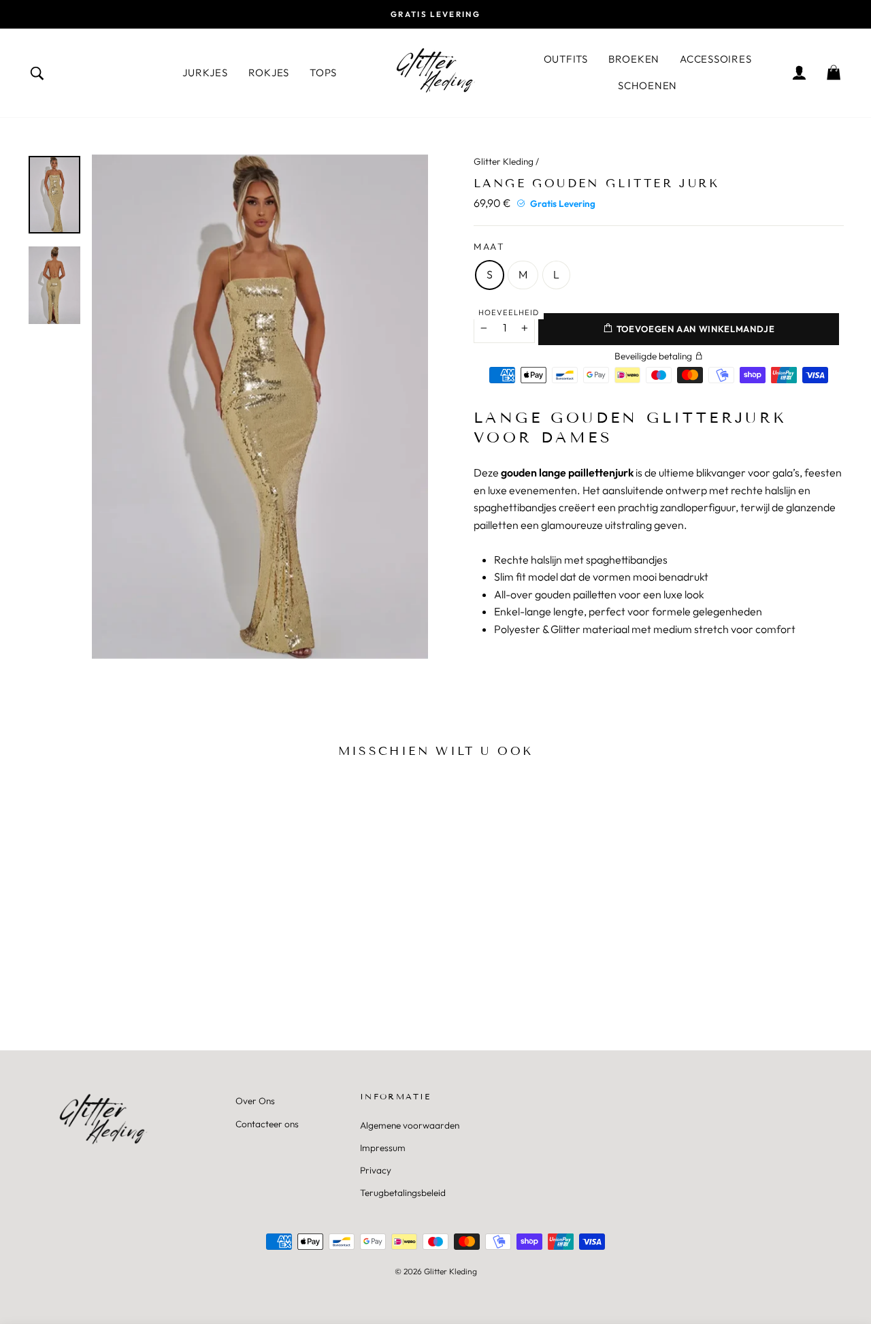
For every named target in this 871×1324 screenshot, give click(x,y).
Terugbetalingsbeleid (403, 1192)
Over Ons (255, 1101)
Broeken (633, 58)
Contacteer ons (267, 1124)
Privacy (375, 1170)
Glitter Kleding (503, 161)
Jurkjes (204, 72)
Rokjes (269, 72)
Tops (323, 72)
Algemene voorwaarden (409, 1125)
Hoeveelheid (508, 312)
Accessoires (715, 58)
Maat (490, 246)
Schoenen (647, 85)
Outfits (566, 58)
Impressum (383, 1148)
